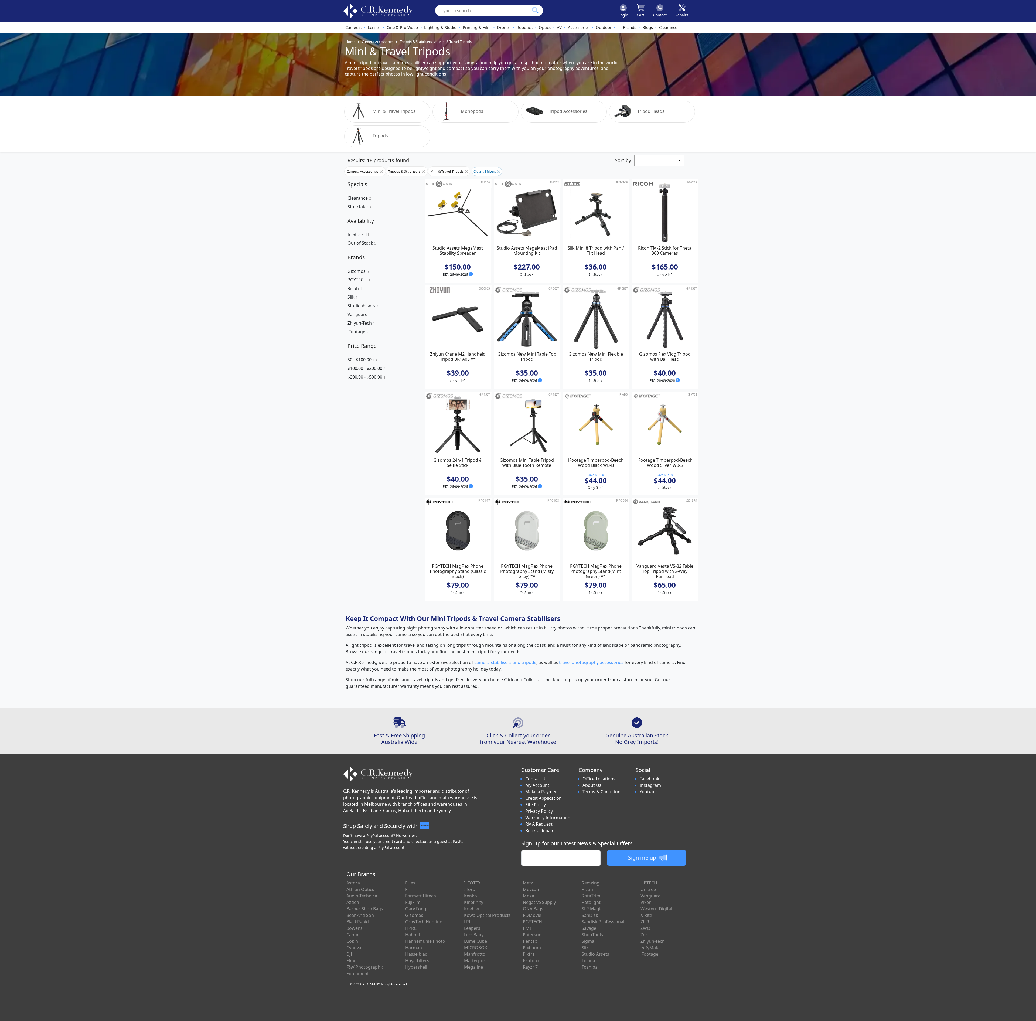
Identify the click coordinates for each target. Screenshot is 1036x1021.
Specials (357, 184)
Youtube (648, 792)
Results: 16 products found (378, 160)
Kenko (470, 896)
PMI (527, 928)
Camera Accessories (377, 41)
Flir (408, 889)
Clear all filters (485, 171)
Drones (503, 27)
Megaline (473, 967)
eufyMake (650, 948)
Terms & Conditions (602, 792)
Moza (528, 896)
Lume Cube (475, 941)
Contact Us (536, 779)
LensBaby (473, 935)
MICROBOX (475, 948)
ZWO (645, 928)
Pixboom (532, 948)
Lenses (374, 27)
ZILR (644, 922)
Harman (413, 948)
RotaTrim (591, 896)
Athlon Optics (360, 889)
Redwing (590, 883)
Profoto (531, 961)
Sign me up (642, 857)
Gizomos (358, 271)
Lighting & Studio (440, 27)
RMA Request (539, 824)
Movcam (531, 889)
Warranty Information (547, 818)
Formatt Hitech (420, 896)
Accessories (578, 27)
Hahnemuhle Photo (425, 941)
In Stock (358, 235)
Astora (353, 883)
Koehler (472, 909)
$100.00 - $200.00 (366, 368)
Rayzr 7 (530, 967)
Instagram (650, 785)
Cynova (353, 948)
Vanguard (359, 314)
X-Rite (646, 915)
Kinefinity (473, 902)
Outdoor (604, 27)
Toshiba (590, 967)
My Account (537, 785)
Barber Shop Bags (364, 909)
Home (350, 41)
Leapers (472, 928)
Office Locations (598, 779)
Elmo (351, 961)
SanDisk (590, 915)
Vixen (646, 902)
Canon (353, 935)
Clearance (668, 27)
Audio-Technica (361, 896)
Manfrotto (474, 954)
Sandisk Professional (603, 922)
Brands (629, 27)
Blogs (647, 27)
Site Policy (535, 805)
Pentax (530, 941)
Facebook (649, 779)
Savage (589, 928)
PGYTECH (358, 280)
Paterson (532, 935)
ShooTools (592, 935)
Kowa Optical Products (487, 915)
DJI (349, 954)
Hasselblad (416, 954)
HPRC (411, 928)
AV (559, 27)
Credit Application (543, 798)
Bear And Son (360, 915)
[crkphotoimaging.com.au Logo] (378, 11)
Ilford (469, 889)
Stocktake (359, 207)
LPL (467, 922)
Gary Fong (415, 909)
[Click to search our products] (535, 10)
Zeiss (645, 935)
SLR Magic (592, 909)
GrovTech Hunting (423, 922)
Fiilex (410, 883)
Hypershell (416, 967)
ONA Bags (533, 909)
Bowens (354, 928)
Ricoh (354, 288)
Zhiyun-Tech (361, 323)
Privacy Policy (539, 811)
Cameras (353, 27)
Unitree (648, 889)
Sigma (588, 941)
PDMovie (532, 915)
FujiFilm (413, 902)
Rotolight (591, 902)
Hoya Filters (417, 961)
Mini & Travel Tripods (455, 41)
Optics (545, 27)
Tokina (588, 961)
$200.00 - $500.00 (366, 377)
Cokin (352, 941)
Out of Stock (361, 243)
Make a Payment (542, 792)
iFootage (358, 332)
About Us (591, 785)
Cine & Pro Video (402, 27)
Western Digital (656, 909)
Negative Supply (539, 902)
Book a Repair (539, 830)
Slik (352, 297)
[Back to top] (1028, 1013)
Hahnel (412, 935)
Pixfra (529, 954)
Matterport (475, 961)
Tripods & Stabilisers (416, 41)
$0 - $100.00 (362, 360)
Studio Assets (362, 306)
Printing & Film (477, 27)
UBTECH (648, 883)
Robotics (525, 27)
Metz (528, 883)
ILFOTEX (472, 883)
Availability (360, 220)
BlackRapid (357, 922)
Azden (352, 902)
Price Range (362, 345)
